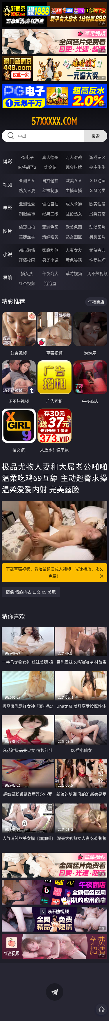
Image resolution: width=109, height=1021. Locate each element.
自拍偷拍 (50, 180)
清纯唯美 (50, 237)
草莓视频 (74, 273)
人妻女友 (74, 250)
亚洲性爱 (27, 203)
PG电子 (27, 157)
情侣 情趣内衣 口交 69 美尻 (31, 592)
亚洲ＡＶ (27, 180)
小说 (7, 254)
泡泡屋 (50, 283)
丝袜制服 (50, 190)
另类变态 (97, 213)
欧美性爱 (97, 203)
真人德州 (50, 157)
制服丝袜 (27, 213)
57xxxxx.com (54, 121)
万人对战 (74, 157)
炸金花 (50, 167)
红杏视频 (27, 283)
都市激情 (27, 250)
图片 (7, 231)
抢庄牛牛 (97, 167)
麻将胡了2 (27, 167)
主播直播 (74, 190)
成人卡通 (74, 203)
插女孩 (27, 273)
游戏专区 (97, 157)
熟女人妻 (27, 190)
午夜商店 (50, 273)
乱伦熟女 (74, 213)
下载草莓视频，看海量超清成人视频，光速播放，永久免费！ (54, 572)
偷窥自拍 (27, 227)
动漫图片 (97, 227)
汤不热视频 (97, 273)
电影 (7, 208)
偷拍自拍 (50, 203)
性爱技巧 (97, 260)
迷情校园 (27, 260)
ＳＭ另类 (97, 190)
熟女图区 (74, 237)
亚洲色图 (50, 227)
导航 (7, 277)
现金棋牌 (74, 167)
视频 (7, 184)
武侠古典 (97, 250)
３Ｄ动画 (97, 180)
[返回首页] (101, 1009)
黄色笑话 (74, 260)
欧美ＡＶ (74, 180)
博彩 (7, 161)
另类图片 (97, 237)
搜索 (96, 136)
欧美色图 (74, 227)
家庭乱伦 (50, 250)
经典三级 (50, 213)
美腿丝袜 (27, 237)
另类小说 (50, 260)
